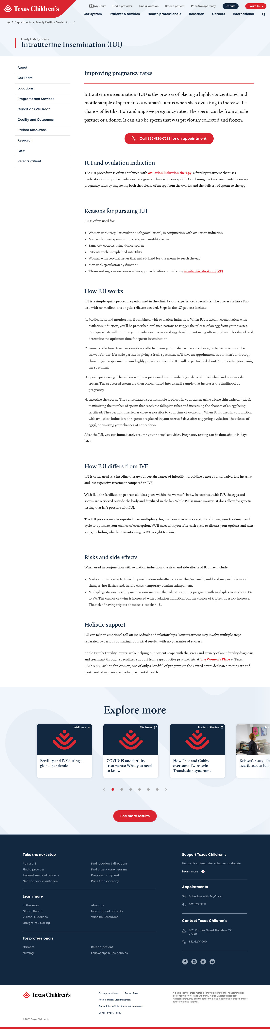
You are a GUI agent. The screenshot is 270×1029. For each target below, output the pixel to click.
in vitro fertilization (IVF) (203, 271)
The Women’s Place (215, 659)
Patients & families (125, 14)
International (243, 14)
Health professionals (164, 14)
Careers (218, 14)
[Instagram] (194, 962)
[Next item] (165, 790)
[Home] (9, 22)
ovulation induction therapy (170, 173)
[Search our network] (263, 14)
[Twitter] (203, 962)
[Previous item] (105, 790)
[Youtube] (212, 962)
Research (196, 14)
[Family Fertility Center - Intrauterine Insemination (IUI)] (38, 9)
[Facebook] (185, 962)
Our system (93, 14)
